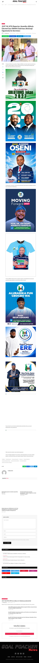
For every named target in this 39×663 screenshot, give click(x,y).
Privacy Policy (25, 636)
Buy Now (29, 656)
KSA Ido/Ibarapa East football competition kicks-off (10, 492)
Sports (3, 23)
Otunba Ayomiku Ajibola (15, 460)
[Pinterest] (3, 75)
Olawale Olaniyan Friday (6, 460)
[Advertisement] (19, 14)
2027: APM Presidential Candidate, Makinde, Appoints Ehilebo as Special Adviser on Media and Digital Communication (22, 607)
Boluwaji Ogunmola (15, 459)
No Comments (29, 33)
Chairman (21, 459)
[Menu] (3, 2)
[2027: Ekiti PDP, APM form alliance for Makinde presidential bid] (19, 589)
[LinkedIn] (3, 72)
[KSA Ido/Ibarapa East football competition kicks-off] (10, 485)
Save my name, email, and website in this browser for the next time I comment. (16, 539)
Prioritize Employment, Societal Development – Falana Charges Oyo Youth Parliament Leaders (28, 493)
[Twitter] (3, 69)
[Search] (36, 2)
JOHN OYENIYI (5, 555)
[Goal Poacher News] (19, 1)
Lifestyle (13, 656)
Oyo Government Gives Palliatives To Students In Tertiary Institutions (14, 563)
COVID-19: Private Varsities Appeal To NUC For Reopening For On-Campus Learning (16, 556)
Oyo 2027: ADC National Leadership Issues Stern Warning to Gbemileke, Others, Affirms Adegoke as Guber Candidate (22, 618)
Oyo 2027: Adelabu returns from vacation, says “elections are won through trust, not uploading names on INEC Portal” (22, 613)
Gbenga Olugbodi (26, 459)
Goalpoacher (7, 33)
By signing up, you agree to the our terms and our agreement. (20, 636)
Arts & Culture (19, 656)
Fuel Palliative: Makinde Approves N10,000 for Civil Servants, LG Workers (14, 553)
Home (9, 656)
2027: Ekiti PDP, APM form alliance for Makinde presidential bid (16, 600)
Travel (25, 656)
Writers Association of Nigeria (7, 462)
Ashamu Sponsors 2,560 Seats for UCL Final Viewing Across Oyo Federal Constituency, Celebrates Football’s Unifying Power (10, 509)
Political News (4, 598)
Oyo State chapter (23, 460)
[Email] (3, 77)
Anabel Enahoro (8, 459)
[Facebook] (3, 67)
